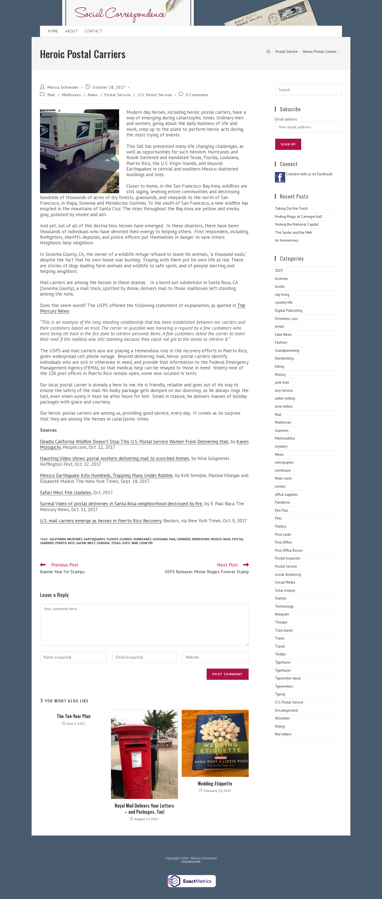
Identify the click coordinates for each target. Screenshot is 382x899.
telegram (282, 614)
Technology (284, 606)
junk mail (282, 382)
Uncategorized (286, 710)
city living (282, 294)
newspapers (284, 462)
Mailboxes (71, 94)
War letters (283, 734)
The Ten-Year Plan (73, 716)
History (280, 374)
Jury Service (284, 390)
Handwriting (284, 358)
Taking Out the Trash (291, 208)
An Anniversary (286, 240)
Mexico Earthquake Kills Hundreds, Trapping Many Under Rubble (106, 475)
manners (282, 430)
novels (280, 486)
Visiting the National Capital (297, 224)
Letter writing (285, 398)
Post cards (283, 534)
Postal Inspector (287, 558)
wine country (142, 543)
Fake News (283, 334)
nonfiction (283, 470)
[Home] (268, 51)
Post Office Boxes (289, 550)
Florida (126, 539)
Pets (278, 518)
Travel (280, 646)
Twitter (280, 654)
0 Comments (197, 94)
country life (284, 302)
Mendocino (200, 539)
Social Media (285, 582)
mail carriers (180, 539)
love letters (284, 406)
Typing (280, 694)
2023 (279, 270)
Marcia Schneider (63, 87)
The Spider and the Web (293, 232)
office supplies (286, 494)
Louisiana (160, 539)
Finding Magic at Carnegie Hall (298, 216)
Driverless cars (286, 318)
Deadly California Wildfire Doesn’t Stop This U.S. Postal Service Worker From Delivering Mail (134, 441)
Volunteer (282, 718)
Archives (281, 278)
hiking (279, 366)
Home (53, 31)
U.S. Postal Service (155, 94)
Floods (112, 539)
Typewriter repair (288, 678)
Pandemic (282, 502)
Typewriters (284, 686)
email (279, 326)
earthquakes (94, 539)
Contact (93, 31)
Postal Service (118, 94)
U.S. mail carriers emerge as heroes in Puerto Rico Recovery (100, 521)
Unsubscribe (191, 861)
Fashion (281, 342)
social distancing (288, 574)
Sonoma (103, 543)
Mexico (216, 539)
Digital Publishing (288, 310)
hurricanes (142, 539)
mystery (281, 446)
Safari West (85, 543)
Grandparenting (287, 350)
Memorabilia (285, 438)
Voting (280, 726)
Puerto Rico (65, 543)
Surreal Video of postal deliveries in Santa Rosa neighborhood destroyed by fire (121, 504)
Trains (280, 638)
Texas (116, 543)
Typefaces (283, 662)
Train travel (284, 630)
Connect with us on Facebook (309, 174)
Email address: (286, 119)
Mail (51, 94)
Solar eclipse (285, 590)
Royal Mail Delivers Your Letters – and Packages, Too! (144, 809)
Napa (227, 539)
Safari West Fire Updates (65, 492)
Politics (280, 526)
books (280, 286)
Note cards (283, 478)
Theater (281, 622)
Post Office (283, 542)
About (71, 31)
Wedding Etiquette (215, 783)
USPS (126, 543)
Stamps (281, 598)
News (93, 94)
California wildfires (65, 539)
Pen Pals (281, 510)
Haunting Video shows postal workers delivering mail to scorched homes (114, 458)
